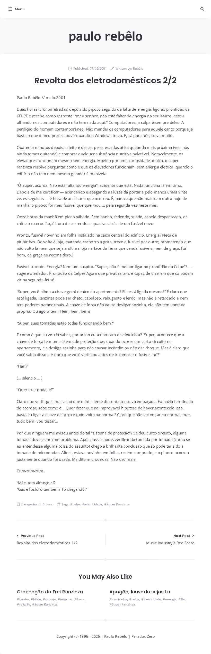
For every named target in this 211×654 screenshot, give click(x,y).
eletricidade (93, 504)
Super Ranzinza (118, 504)
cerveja (50, 599)
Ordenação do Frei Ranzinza (50, 591)
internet (66, 599)
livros (81, 599)
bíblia (37, 599)
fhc (183, 599)
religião (24, 604)
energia (171, 599)
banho (24, 599)
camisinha (119, 599)
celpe (77, 504)
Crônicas (45, 504)
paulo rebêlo (105, 36)
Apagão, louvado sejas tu (139, 591)
